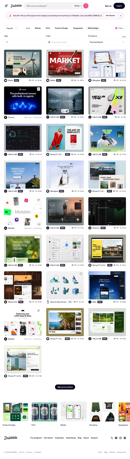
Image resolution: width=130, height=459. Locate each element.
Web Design (93, 28)
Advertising (71, 438)
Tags (6, 36)
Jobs (100, 452)
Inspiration (59, 438)
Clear (124, 37)
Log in (119, 6)
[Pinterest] (125, 438)
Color (48, 36)
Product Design (61, 28)
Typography (78, 28)
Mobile (38, 28)
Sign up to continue (65, 387)
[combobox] (48, 5)
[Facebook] (116, 438)
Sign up (108, 6)
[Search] (85, 5)
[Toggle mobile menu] (6, 6)
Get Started (110, 15)
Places (112, 452)
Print (48, 28)
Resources (121, 452)
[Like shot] (30, 80)
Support (94, 438)
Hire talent (48, 438)
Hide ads (27, 117)
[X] (112, 438)
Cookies (37, 452)
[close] (121, 16)
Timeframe (92, 36)
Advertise (38, 117)
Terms (21, 452)
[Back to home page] (16, 5)
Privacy (29, 452)
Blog (80, 438)
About (86, 438)
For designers (36, 438)
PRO (16, 80)
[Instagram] (120, 438)
